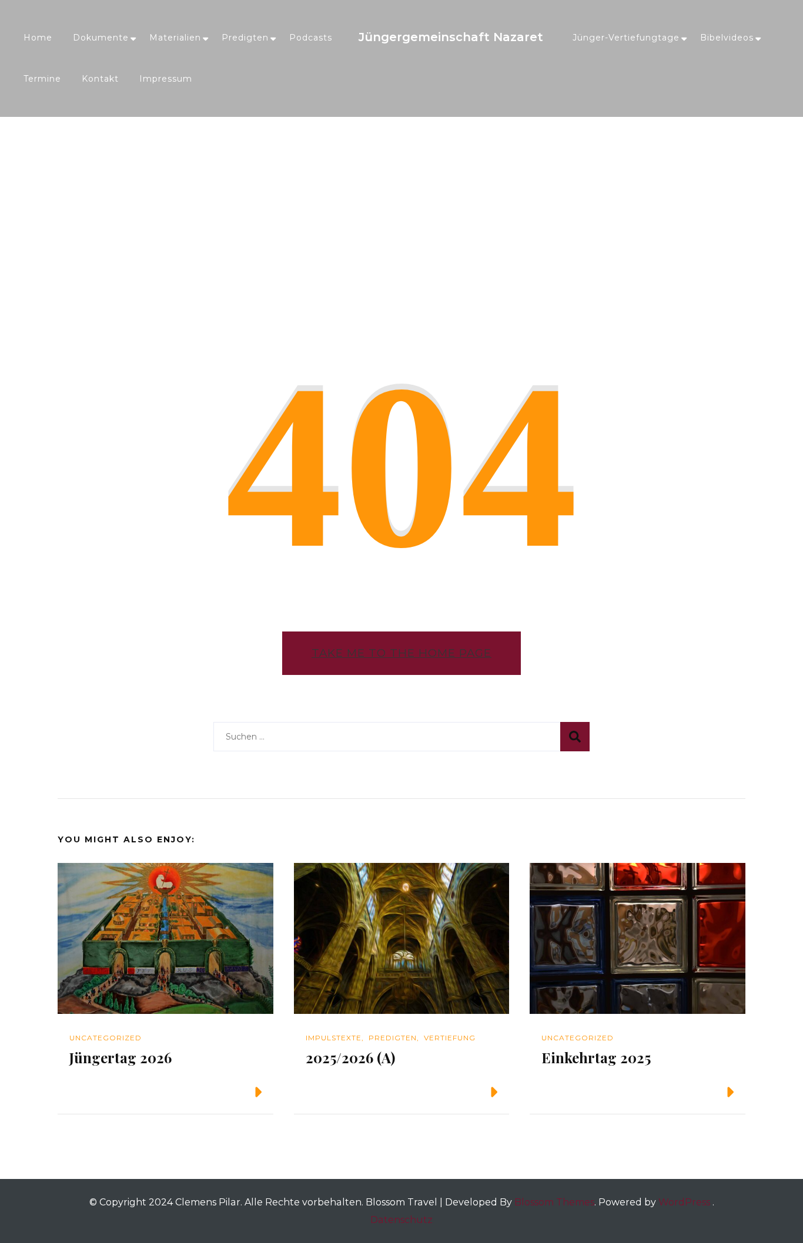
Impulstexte (334, 1037)
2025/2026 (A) (350, 1057)
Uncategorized (105, 1037)
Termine (42, 78)
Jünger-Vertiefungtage (626, 37)
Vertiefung (450, 1037)
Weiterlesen (211, 1092)
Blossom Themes (554, 1202)
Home (38, 37)
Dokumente (101, 37)
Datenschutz (401, 1219)
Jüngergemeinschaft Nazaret (451, 37)
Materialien (175, 37)
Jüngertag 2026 (120, 1057)
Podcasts (310, 37)
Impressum (165, 78)
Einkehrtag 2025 (596, 1057)
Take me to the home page (401, 653)
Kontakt (100, 78)
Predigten (245, 37)
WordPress (684, 1202)
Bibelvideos (727, 37)
